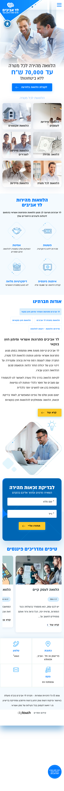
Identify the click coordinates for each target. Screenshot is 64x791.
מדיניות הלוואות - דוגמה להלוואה (45, 329)
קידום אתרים (40, 712)
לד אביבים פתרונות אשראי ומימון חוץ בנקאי (40, 311)
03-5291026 (48, 682)
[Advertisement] (32, 758)
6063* (16, 656)
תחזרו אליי (34, 525)
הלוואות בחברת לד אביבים (48, 320)
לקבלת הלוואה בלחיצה (34, 87)
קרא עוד (51, 412)
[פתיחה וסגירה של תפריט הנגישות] (7, 24)
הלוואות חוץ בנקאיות (21, 320)
